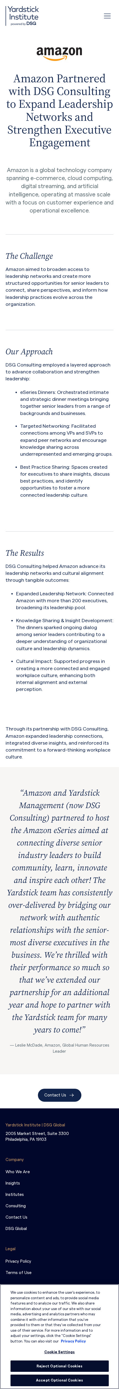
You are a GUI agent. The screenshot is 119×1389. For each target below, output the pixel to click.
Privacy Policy (73, 1341)
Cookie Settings (59, 1352)
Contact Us (55, 1095)
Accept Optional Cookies (59, 1380)
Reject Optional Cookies (60, 1366)
